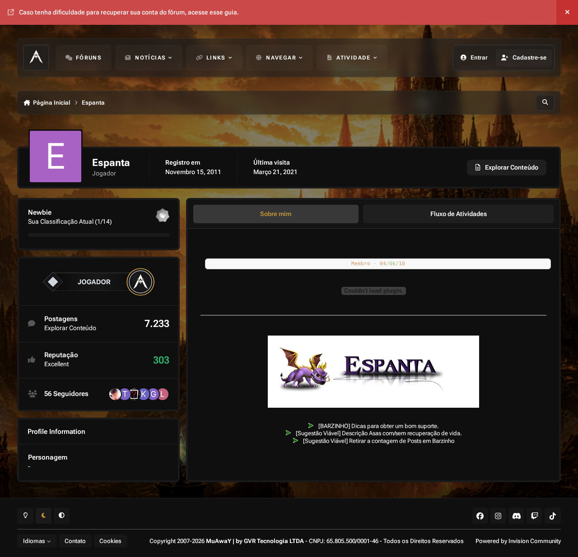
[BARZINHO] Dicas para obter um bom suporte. (378, 426)
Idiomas (35, 541)
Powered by (518, 541)
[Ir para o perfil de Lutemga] (115, 394)
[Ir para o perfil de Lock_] (162, 394)
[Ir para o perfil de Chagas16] (134, 394)
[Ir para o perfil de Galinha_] (153, 394)
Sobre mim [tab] (275, 213)
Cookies (110, 541)
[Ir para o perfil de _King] (143, 394)
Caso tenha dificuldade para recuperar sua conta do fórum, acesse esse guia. (129, 12)
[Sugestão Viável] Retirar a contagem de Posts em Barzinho (378, 440)
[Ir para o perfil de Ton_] (125, 394)
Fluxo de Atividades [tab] (458, 213)
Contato (75, 541)
